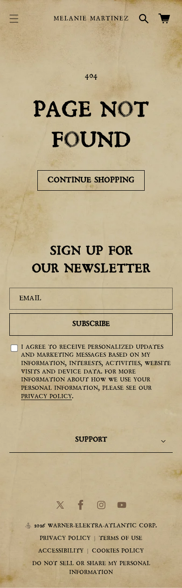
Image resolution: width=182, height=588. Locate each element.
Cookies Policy (118, 551)
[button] (14, 18)
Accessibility (61, 551)
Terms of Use (120, 538)
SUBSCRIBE (91, 324)
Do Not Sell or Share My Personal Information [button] (91, 568)
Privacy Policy (46, 396)
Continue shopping (91, 180)
